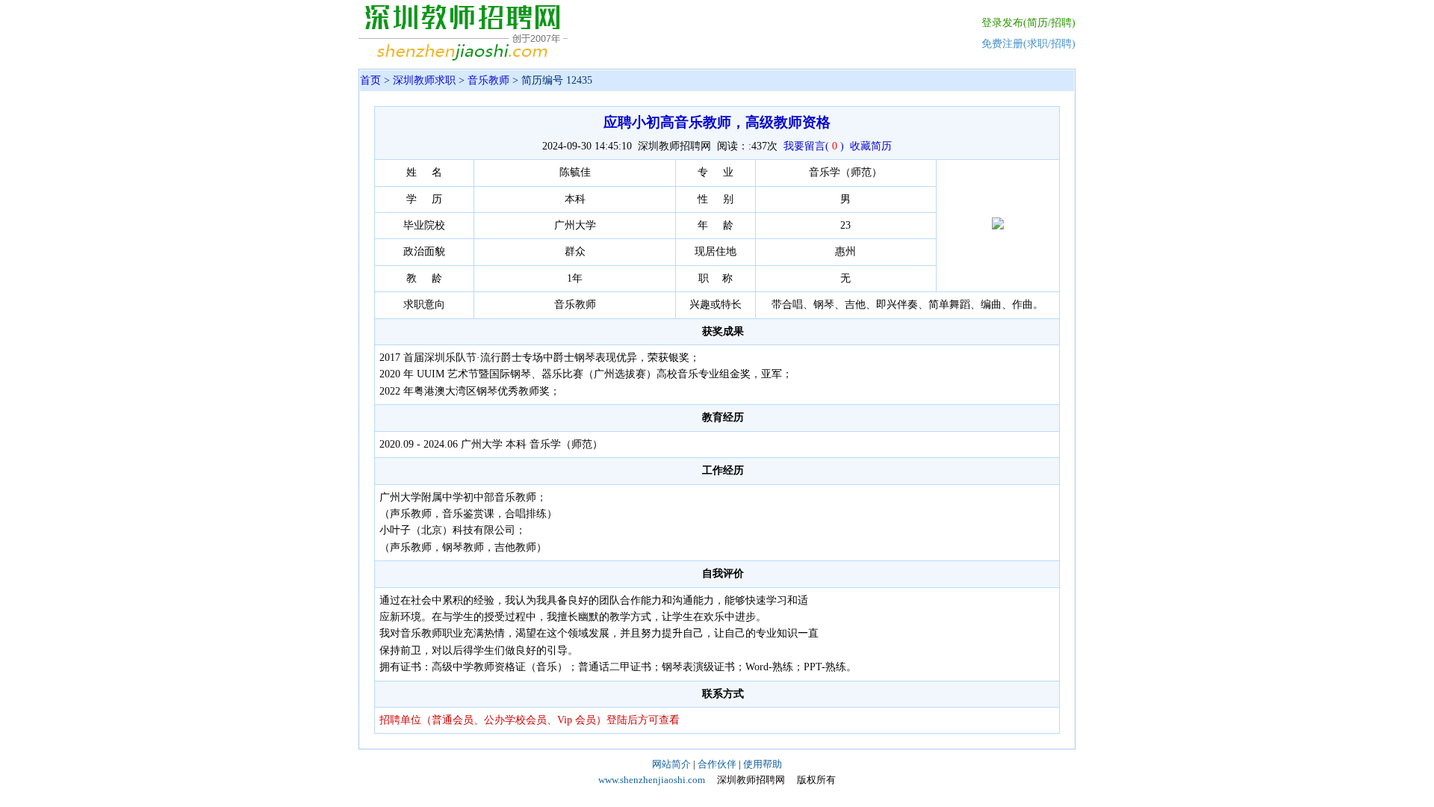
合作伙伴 (717, 764)
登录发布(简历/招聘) (1028, 22)
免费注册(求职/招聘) (1028, 43)
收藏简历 (871, 146)
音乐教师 (488, 80)
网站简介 (671, 764)
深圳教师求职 (424, 80)
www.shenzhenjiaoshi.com (651, 779)
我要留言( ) (813, 146)
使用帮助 (762, 764)
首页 (370, 80)
